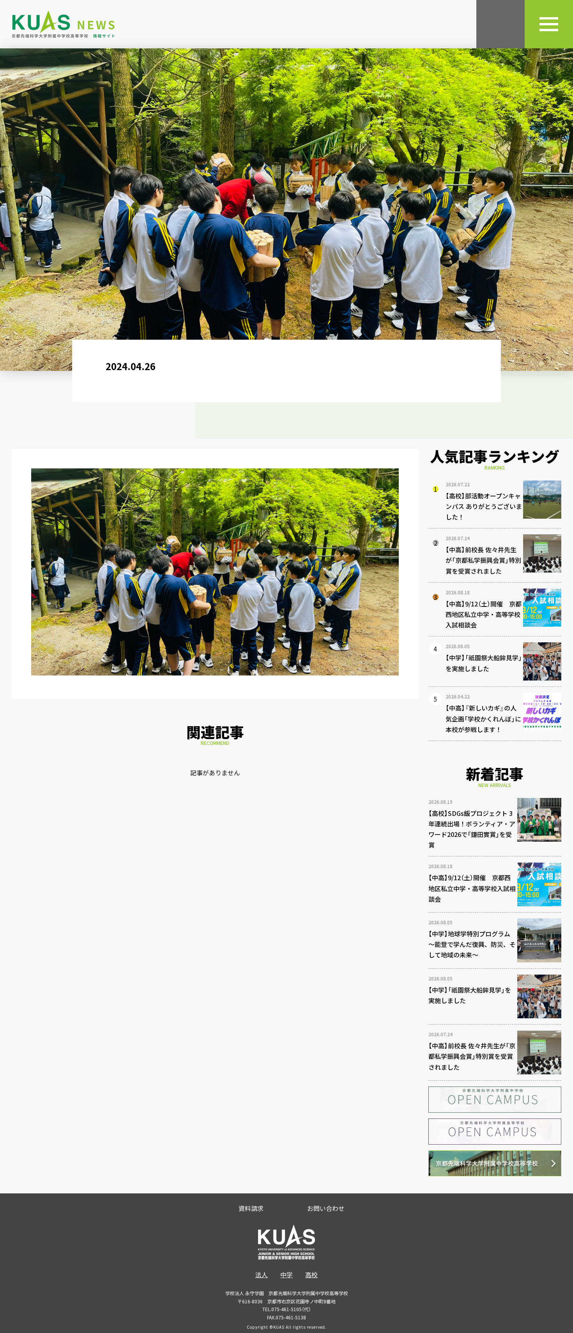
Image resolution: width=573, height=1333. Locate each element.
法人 (261, 1274)
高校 (311, 1274)
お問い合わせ (326, 1208)
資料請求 (251, 1208)
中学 (286, 1274)
